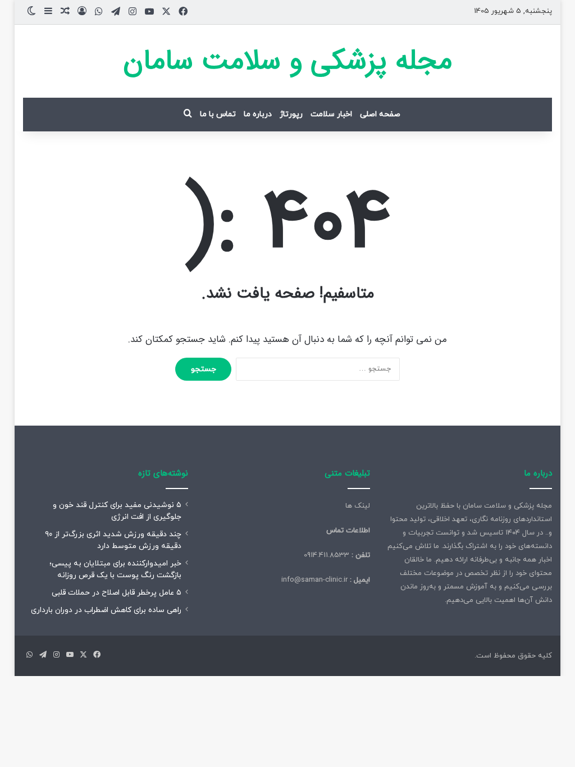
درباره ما (258, 114)
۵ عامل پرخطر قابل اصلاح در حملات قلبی (116, 592)
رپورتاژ (291, 114)
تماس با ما (218, 114)
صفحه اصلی (380, 114)
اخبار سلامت (331, 114)
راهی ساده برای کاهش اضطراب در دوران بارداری (106, 610)
